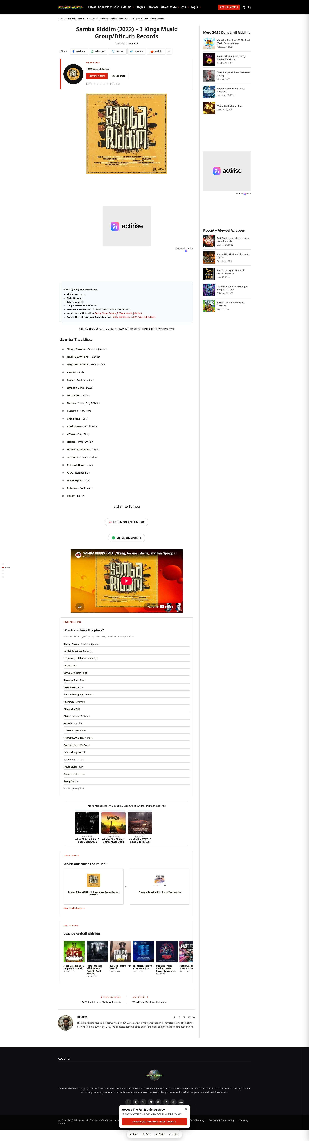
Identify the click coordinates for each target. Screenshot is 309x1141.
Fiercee (71, 403)
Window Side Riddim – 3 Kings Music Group (113, 840)
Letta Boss (73, 395)
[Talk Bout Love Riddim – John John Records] (209, 241)
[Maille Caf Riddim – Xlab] (209, 108)
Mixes (164, 7)
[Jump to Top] (3, 564)
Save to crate (118, 76)
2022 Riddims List (121, 317)
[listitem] (74, 958)
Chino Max (73, 418)
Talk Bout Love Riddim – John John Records (233, 240)
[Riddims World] (70, 7)
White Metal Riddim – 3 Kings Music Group (87, 840)
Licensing (243, 1120)
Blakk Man (73, 426)
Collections (105, 7)
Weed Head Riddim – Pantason (149, 1002)
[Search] (249, 7)
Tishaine (72, 488)
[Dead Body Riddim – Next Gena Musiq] (209, 76)
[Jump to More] (3, 577)
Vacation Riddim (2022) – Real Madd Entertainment (233, 42)
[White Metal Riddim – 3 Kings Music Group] (87, 822)
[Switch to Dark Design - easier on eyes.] (244, 7)
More (173, 7)
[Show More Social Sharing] (169, 51)
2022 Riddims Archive (75, 18)
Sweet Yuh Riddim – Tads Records (230, 304)
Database (153, 7)
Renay (71, 495)
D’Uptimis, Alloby (77, 364)
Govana (112, 313)
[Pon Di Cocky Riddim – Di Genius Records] (209, 274)
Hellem (71, 441)
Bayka (98, 313)
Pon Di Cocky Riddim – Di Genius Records (230, 272)
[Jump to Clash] (3, 574)
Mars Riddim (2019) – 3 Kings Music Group (140, 840)
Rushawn (72, 410)
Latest (92, 7)
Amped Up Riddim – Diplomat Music (233, 256)
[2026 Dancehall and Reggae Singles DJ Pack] (209, 290)
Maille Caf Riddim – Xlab (230, 106)
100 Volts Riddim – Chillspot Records (100, 1002)
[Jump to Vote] (3, 570)
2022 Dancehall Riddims (97, 18)
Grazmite (72, 457)
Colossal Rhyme (76, 465)
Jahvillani (137, 313)
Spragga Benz (75, 387)
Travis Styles (74, 480)
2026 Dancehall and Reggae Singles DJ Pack (232, 288)
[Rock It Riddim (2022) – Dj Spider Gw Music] (209, 59)
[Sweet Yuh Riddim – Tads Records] (209, 306)
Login (194, 7)
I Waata (121, 313)
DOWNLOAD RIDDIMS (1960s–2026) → (154, 1121)
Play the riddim (97, 76)
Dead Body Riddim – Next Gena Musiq (233, 74)
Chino (105, 313)
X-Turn (71, 434)
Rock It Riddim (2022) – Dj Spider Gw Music (231, 58)
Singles (140, 7)
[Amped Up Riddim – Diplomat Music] (209, 257)
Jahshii (129, 313)
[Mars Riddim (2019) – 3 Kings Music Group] (140, 822)
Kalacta (121, 43)
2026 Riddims (122, 7)
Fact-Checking (196, 1120)
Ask (183, 7)
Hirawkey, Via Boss (78, 449)
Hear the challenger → (74, 908)
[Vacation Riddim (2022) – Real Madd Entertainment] (209, 43)
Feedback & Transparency (221, 1120)
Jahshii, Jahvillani (77, 356)
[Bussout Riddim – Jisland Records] (209, 92)
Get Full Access (229, 7)
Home (60, 18)
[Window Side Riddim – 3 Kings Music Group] (113, 822)
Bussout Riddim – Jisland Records (230, 90)
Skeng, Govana (76, 349)
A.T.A (70, 472)
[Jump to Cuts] (3, 567)
